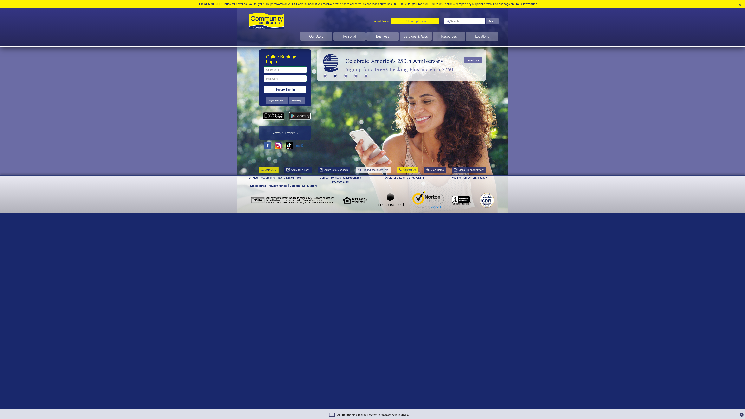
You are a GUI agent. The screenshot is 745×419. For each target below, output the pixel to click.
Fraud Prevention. (526, 4)
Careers (295, 186)
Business (382, 36)
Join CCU (270, 169)
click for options (414, 21)
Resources (449, 36)
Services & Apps (416, 36)
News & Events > (285, 132)
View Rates (437, 169)
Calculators (309, 186)
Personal (349, 36)
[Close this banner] (741, 414)
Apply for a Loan (300, 169)
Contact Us (409, 169)
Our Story (316, 36)
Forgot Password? (276, 100)
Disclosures (258, 186)
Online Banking (347, 414)
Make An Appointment (471, 169)
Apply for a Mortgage (336, 169)
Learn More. (473, 60)
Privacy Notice (277, 186)
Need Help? (297, 100)
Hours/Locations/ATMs (375, 169)
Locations (482, 36)
